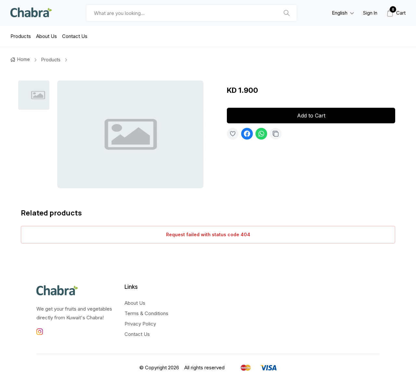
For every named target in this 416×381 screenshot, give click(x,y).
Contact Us (74, 36)
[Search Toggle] (346, 29)
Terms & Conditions (146, 313)
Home (23, 59)
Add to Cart (311, 115)
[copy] (275, 134)
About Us (46, 36)
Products (20, 36)
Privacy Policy (140, 324)
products (50, 59)
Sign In (370, 13)
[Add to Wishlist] (233, 134)
